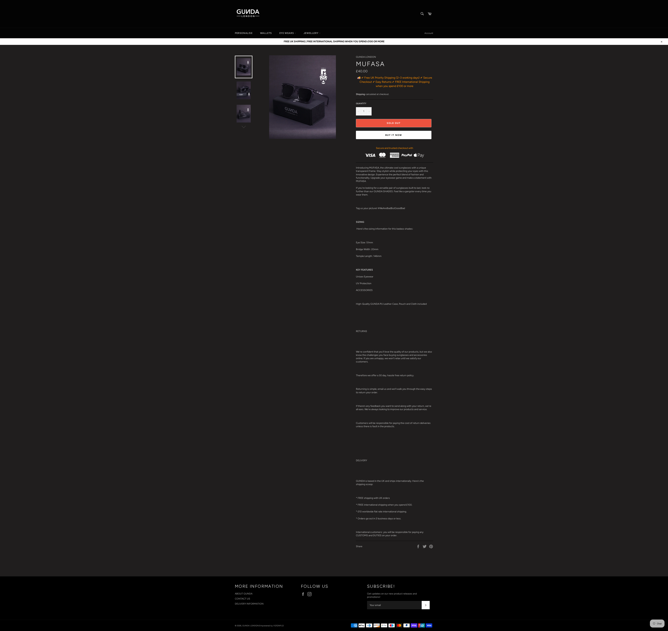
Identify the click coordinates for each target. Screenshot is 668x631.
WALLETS (266, 33)
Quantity (361, 103)
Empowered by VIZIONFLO (271, 625)
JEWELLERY (311, 33)
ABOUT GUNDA (243, 593)
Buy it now (393, 135)
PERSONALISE (244, 33)
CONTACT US (242, 598)
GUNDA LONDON (250, 625)
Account (428, 33)
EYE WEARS (287, 33)
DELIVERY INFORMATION (249, 603)
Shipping (360, 94)
